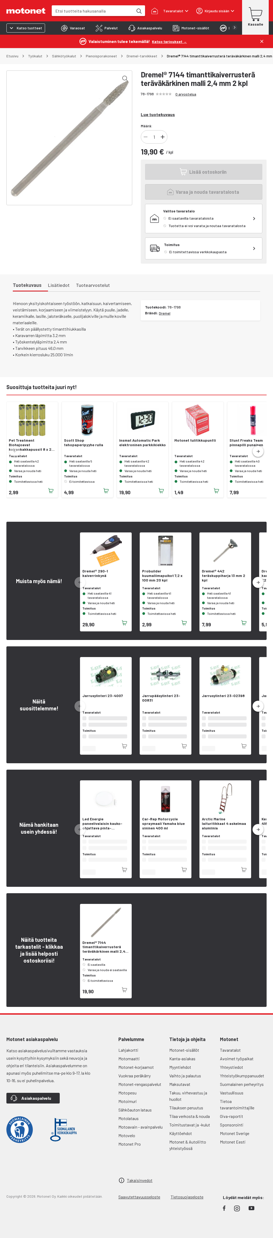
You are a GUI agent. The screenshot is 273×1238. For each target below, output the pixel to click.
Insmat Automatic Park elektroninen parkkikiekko (142, 442)
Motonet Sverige (234, 1139)
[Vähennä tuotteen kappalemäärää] (145, 136)
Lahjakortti (128, 1056)
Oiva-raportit (231, 1122)
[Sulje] (262, 41)
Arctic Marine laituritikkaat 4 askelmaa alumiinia (224, 829)
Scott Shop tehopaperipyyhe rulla (83, 442)
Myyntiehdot (180, 1073)
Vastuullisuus (231, 1099)
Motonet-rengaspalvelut (139, 1090)
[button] (258, 451)
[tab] (73, 28)
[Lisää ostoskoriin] (51, 491)
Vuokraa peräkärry (134, 1082)
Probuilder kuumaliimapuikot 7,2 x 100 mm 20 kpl (162, 575)
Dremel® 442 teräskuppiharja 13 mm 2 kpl (223, 575)
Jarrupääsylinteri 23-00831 (161, 698)
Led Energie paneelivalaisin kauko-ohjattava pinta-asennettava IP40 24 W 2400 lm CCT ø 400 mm (102, 829)
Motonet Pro (129, 1150)
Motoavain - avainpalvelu (140, 1133)
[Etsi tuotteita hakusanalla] (138, 10)
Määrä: (146, 126)
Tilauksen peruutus (186, 1114)
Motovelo (126, 1141)
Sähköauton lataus (135, 1116)
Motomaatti (129, 1064)
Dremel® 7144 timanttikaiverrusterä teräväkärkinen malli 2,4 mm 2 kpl (103, 953)
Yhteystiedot (231, 1073)
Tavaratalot (230, 1056)
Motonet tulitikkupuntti (195, 440)
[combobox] (92, 10)
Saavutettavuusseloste (139, 1203)
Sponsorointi (231, 1131)
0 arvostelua (185, 94)
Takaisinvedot (139, 1186)
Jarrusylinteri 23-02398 (223, 696)
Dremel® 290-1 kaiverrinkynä (95, 573)
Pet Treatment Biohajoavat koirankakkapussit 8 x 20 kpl (31, 445)
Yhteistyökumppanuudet (242, 1082)
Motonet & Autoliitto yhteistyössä (187, 1151)
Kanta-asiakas (182, 1064)
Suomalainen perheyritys (242, 1090)
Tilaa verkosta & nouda (189, 1122)
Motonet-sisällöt (184, 1056)
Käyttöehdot (180, 1139)
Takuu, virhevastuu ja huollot (188, 1102)
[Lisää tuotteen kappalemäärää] (162, 136)
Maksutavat (179, 1090)
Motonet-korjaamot (136, 1073)
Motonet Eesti (233, 1148)
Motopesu (127, 1099)
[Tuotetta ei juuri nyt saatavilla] (124, 996)
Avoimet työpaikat (237, 1064)
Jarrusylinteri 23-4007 (102, 696)
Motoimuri (127, 1107)
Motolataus (128, 1124)
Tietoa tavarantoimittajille (237, 1111)
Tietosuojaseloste (187, 1203)
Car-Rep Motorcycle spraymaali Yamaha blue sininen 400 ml (163, 829)
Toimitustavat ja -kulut (189, 1131)
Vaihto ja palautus (185, 1082)
